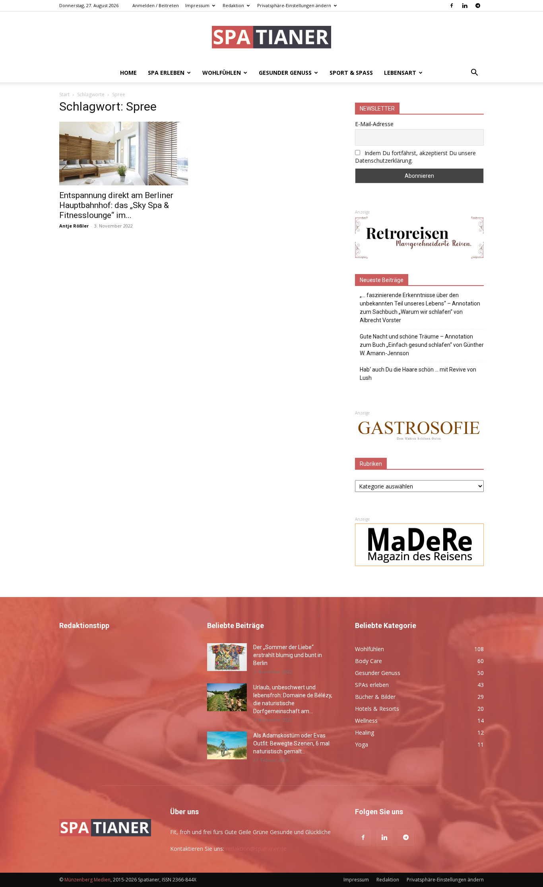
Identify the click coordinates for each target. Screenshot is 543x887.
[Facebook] (452, 5)
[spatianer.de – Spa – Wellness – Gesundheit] (271, 38)
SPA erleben (166, 72)
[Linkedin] (465, 5)
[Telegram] (478, 5)
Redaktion (233, 5)
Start (64, 94)
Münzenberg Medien (87, 879)
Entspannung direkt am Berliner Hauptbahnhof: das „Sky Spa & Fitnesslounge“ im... (116, 205)
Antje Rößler (74, 226)
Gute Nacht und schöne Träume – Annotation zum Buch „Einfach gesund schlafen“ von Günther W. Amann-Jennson (422, 344)
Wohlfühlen (221, 72)
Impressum (197, 5)
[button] (474, 73)
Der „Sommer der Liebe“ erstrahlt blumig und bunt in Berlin (287, 655)
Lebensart (400, 72)
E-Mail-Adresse (374, 124)
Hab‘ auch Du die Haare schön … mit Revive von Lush (418, 373)
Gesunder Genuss (285, 72)
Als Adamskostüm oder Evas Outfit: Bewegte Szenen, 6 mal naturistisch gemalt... (291, 743)
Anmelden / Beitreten (155, 5)
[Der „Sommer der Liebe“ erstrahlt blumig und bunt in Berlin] (227, 657)
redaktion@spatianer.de (256, 848)
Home (128, 72)
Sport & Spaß (351, 72)
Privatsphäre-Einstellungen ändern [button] (294, 5)
